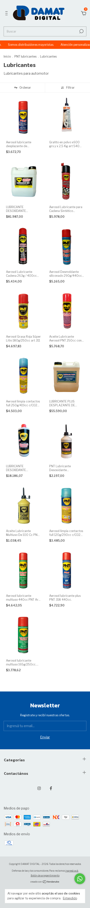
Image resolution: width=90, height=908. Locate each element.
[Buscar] (81, 31)
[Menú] (7, 13)
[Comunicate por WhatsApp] (79, 878)
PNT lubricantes (25, 56)
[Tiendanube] (45, 882)
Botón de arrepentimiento (45, 875)
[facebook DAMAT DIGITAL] (51, 788)
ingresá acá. (71, 870)
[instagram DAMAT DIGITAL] (39, 788)
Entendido (70, 898)
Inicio (7, 56)
